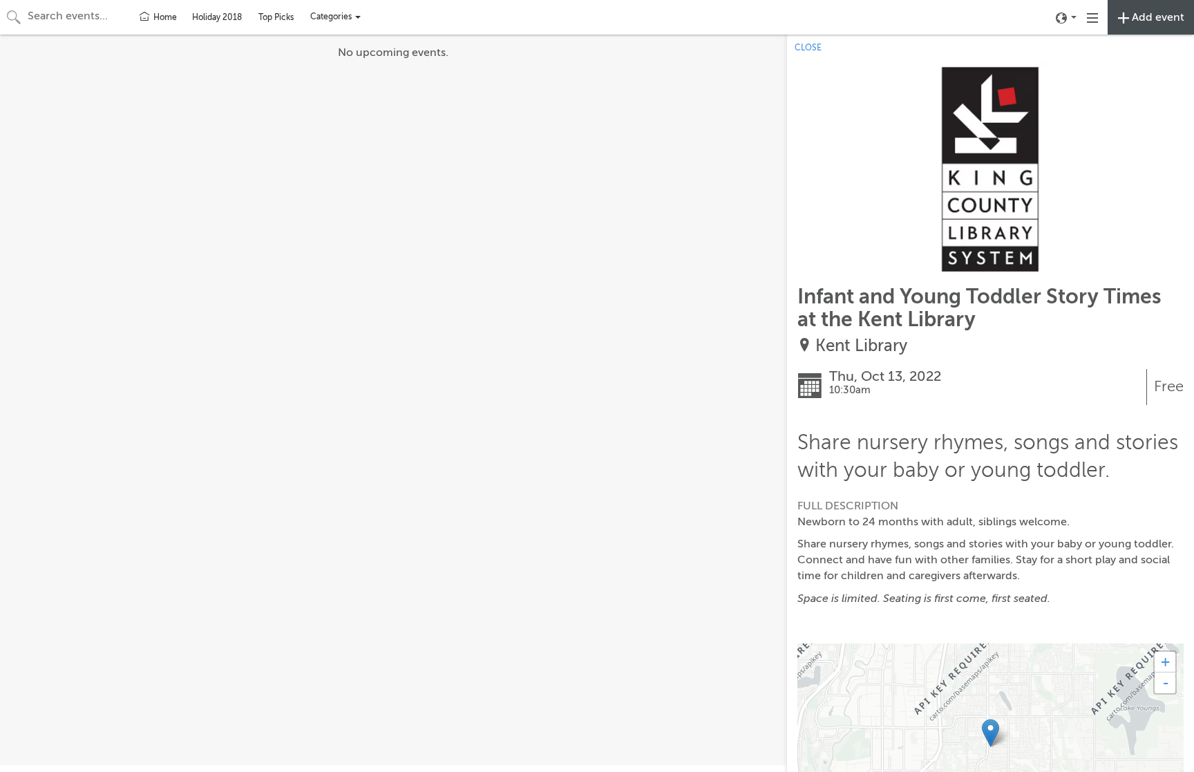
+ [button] (1165, 661)
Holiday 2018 (217, 17)
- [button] (1166, 683)
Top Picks (276, 17)
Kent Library (861, 346)
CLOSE (808, 48)
